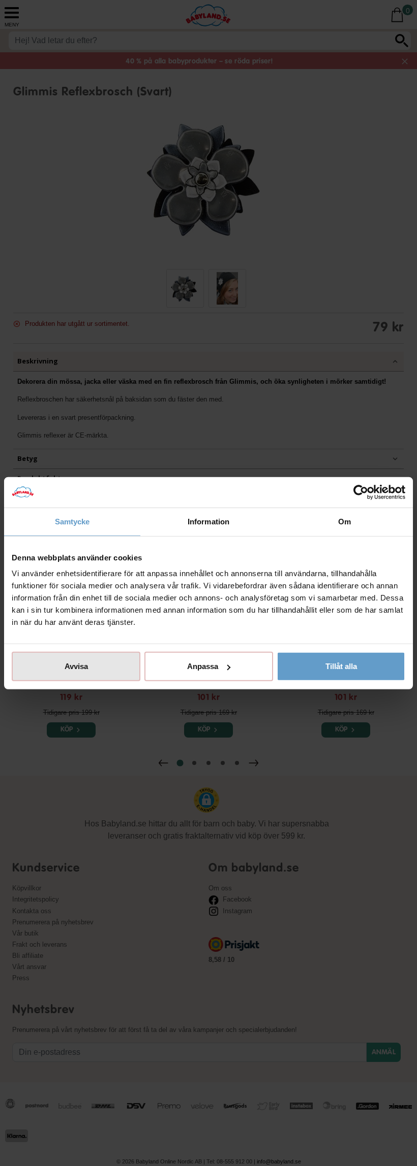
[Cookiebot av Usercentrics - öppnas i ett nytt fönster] (360, 491)
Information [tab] (208, 521)
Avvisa (76, 666)
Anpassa (202, 666)
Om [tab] (344, 521)
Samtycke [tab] (72, 521)
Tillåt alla (341, 666)
